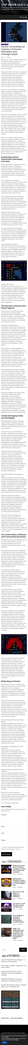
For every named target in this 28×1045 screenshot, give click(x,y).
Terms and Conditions (16, 1018)
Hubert (2, 57)
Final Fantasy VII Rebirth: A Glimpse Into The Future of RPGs (13, 966)
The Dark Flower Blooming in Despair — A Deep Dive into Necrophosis (13, 960)
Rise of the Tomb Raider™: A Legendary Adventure (18, 894)
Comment (4, 814)
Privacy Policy (5, 1018)
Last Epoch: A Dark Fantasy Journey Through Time (19, 905)
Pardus (5, 802)
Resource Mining (11, 802)
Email (3, 833)
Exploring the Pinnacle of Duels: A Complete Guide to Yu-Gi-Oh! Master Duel (19, 882)
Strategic (17, 802)
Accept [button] (4, 1042)
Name (3, 826)
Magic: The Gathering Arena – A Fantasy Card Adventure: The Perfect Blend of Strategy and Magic (19, 933)
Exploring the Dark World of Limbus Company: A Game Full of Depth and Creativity (19, 869)
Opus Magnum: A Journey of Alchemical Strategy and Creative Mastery (18, 919)
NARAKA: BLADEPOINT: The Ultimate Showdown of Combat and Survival (11, 980)
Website (3, 840)
